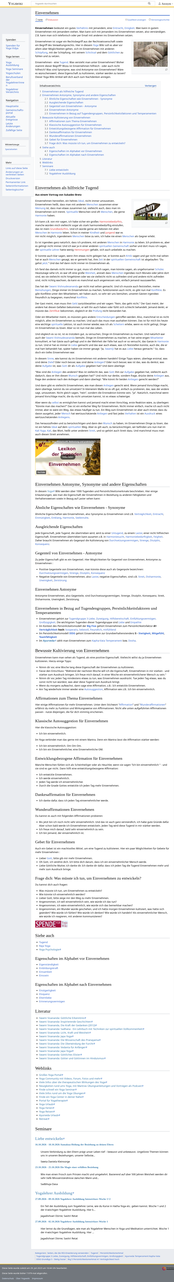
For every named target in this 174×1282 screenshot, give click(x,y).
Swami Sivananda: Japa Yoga (55, 1036)
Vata (102, 640)
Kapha (95, 640)
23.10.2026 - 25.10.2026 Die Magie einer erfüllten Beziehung (66, 1167)
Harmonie (41, 215)
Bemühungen (43, 290)
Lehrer (55, 249)
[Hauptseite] (15, 20)
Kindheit (95, 232)
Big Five (91, 626)
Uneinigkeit (45, 580)
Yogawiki (15, 3)
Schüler (159, 269)
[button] (67, 457)
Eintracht (118, 28)
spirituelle (45, 249)
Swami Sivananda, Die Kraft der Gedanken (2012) (67, 1025)
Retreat (43, 1118)
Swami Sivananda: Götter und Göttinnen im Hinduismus (71, 1058)
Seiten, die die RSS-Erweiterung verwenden (68, 1253)
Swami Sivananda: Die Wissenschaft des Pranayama (69, 1040)
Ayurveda (49, 640)
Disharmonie (153, 576)
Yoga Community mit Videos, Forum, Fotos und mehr (69, 1078)
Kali (49, 430)
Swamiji (109, 348)
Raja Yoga (44, 945)
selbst (55, 402)
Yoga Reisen (46, 1111)
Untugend (117, 533)
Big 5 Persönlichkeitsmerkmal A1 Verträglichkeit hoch (93, 1259)
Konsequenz (42, 544)
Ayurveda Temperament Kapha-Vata (142, 1256)
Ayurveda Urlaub (48, 1115)
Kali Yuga (40, 430)
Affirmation (126, 704)
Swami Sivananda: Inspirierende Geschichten (65, 1021)
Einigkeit (130, 28)
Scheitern (118, 324)
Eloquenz (44, 994)
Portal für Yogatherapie (52, 1100)
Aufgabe (47, 365)
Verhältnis (82, 28)
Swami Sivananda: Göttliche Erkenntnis (61, 1018)
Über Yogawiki (23, 1278)
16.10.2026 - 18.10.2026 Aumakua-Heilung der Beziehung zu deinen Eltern (74, 1144)
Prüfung (97, 310)
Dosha (132, 640)
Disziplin (155, 540)
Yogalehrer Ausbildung (53, 1193)
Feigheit (158, 536)
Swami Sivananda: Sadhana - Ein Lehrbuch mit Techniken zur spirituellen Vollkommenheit (90, 1029)
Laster (139, 533)
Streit (92, 430)
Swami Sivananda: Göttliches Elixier (59, 1054)
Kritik (129, 255)
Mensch (65, 413)
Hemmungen (81, 249)
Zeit (101, 259)
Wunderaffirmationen (152, 704)
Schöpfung (41, 52)
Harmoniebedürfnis (110, 221)
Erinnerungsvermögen (52, 1001)
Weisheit (90, 273)
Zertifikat (54, 310)
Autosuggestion (93, 689)
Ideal (81, 200)
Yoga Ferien (45, 1107)
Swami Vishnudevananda (63, 286)
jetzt (44, 263)
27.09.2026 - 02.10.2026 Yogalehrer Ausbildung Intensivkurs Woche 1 (71, 1221)
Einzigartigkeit (47, 990)
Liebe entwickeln (49, 1138)
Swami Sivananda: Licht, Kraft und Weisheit (64, 1032)
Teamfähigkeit (48, 637)
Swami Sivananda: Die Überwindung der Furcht (66, 1043)
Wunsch (73, 375)
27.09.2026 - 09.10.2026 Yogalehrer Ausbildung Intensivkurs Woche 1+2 (73, 1199)
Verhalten (130, 413)
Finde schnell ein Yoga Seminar (57, 1089)
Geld (74, 303)
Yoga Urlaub (46, 1104)
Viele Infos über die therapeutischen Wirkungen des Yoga (72, 1082)
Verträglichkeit (142, 514)
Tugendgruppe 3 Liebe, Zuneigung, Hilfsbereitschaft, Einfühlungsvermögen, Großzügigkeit (79, 1256)
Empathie (135, 622)
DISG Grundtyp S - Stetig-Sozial (51, 1259)
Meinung (40, 208)
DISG (72, 633)
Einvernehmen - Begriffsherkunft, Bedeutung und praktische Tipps (68, 441)
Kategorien (40, 1253)
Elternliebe (45, 997)
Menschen (92, 204)
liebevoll (84, 629)
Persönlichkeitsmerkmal (111, 1253)
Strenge (144, 540)
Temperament (114, 640)
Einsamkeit (45, 971)
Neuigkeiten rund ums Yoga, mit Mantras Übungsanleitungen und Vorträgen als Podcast (90, 1085)
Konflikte (156, 290)
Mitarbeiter (156, 337)
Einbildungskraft (48, 968)
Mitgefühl (158, 633)
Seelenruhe (81, 517)
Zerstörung (60, 580)
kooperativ (72, 629)
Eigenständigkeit (49, 964)
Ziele (50, 362)
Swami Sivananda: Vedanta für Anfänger (62, 1047)
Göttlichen (114, 52)
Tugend (64, 62)
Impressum (37, 1278)
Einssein (44, 975)
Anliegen (99, 362)
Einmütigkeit (42, 517)
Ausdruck (150, 413)
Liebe (74, 345)
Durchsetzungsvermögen (123, 540)
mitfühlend (109, 629)
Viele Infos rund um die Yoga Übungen (61, 1093)
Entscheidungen (105, 317)
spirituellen (105, 246)
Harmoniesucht (115, 536)
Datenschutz (8, 1278)
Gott (64, 365)
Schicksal (91, 52)
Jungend (110, 232)
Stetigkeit (144, 633)
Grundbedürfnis (59, 229)
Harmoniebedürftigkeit (139, 536)
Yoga (96, 45)
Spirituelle (72, 211)
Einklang (56, 517)
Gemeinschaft (121, 246)
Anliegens (64, 417)
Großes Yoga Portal (50, 1074)
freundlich (96, 629)
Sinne (50, 358)
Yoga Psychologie (49, 949)
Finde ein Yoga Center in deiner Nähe (60, 1096)
